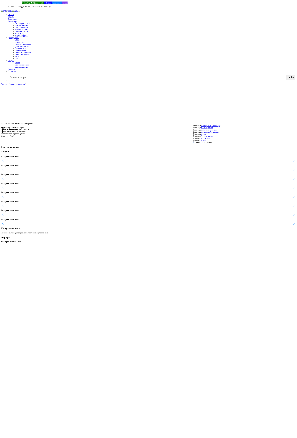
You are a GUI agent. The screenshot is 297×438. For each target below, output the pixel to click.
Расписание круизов (23, 23)
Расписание (12, 21)
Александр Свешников (210, 132)
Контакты (12, 71)
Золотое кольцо (207, 136)
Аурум (203, 140)
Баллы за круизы (21, 67)
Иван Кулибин (207, 128)
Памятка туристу (21, 50)
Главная (11, 15)
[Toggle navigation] (18, 11)
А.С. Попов (205, 138)
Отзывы (18, 59)
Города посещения (22, 54)
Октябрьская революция (210, 126)
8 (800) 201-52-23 (14, 3)
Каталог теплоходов (23, 44)
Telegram (48, 3)
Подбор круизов (21, 27)
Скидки (11, 61)
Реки (17, 56)
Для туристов (13, 38)
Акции (17, 63)
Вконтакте (57, 3)
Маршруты (19, 42)
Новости (11, 69)
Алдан (203, 134)
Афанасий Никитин (209, 130)
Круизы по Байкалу (22, 29)
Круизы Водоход (21, 25)
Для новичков (20, 48)
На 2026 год (19, 33)
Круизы (11, 17)
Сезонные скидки (22, 65)
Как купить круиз (22, 46)
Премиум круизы (22, 31)
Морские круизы (21, 36)
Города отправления (23, 52)
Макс (65, 3)
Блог (17, 40)
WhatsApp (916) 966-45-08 (32, 3)
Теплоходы (12, 19)
